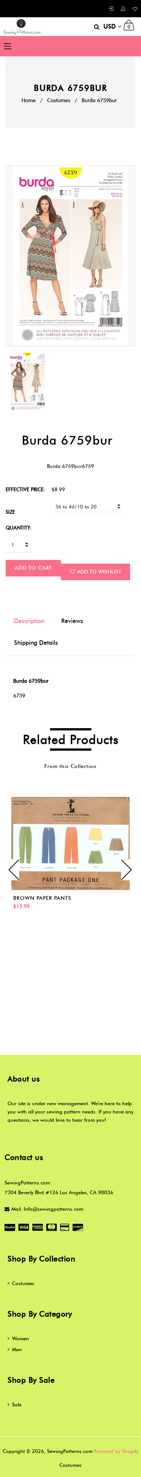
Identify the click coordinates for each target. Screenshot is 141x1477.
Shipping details (36, 642)
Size (10, 512)
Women (20, 1338)
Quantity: (19, 528)
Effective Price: (25, 489)
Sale (16, 1405)
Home (28, 100)
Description (29, 621)
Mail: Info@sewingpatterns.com (47, 1209)
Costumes (58, 100)
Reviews (72, 621)
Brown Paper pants (42, 898)
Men (17, 1349)
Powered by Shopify (116, 1451)
